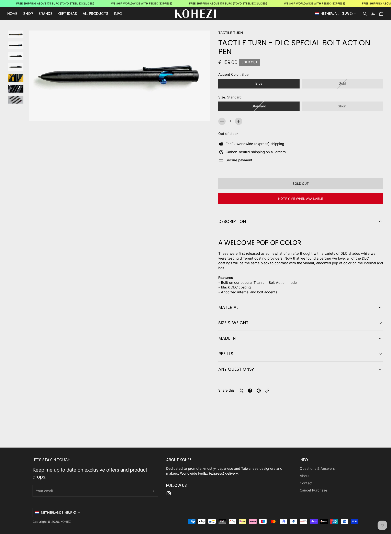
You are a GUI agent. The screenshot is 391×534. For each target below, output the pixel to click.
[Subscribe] (152, 491)
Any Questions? (236, 369)
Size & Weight (233, 323)
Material (228, 307)
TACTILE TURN (230, 33)
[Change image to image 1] (15, 34)
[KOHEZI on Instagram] (168, 493)
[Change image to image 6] (15, 89)
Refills (225, 354)
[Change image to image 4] (15, 67)
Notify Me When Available (300, 199)
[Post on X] (241, 390)
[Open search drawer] (365, 14)
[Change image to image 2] (15, 45)
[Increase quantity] (238, 121)
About (305, 476)
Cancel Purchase (313, 490)
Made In (227, 338)
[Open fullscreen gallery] (202, 113)
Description (232, 221)
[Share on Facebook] (250, 390)
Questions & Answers (317, 468)
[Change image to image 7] (15, 100)
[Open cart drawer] (381, 14)
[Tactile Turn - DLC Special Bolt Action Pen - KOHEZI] (119, 76)
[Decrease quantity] (222, 121)
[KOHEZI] (195, 13)
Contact (306, 483)
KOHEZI (65, 522)
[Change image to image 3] (15, 56)
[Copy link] (267, 390)
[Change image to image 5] (15, 78)
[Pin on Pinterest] (258, 390)
